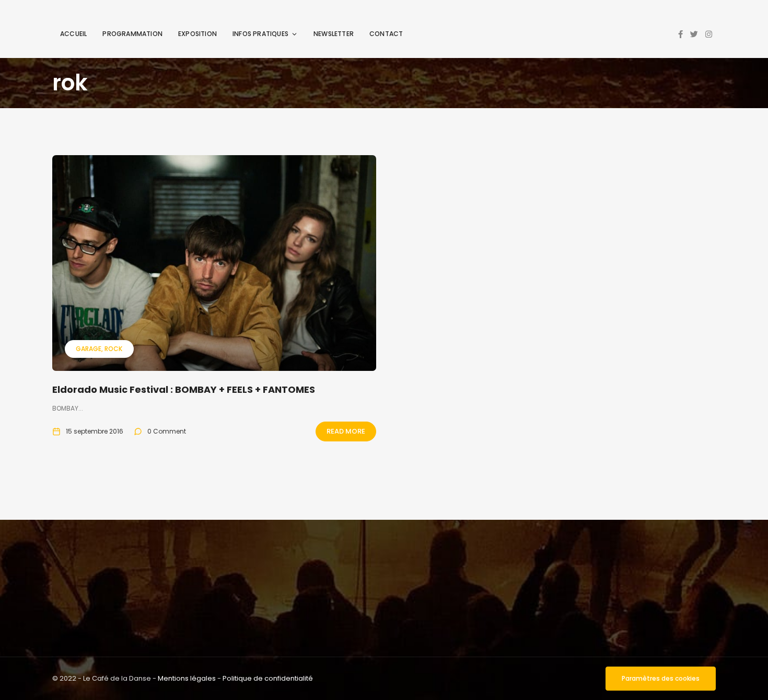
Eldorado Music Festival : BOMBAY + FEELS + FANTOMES (183, 389)
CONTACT (386, 33)
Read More (346, 431)
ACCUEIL (73, 33)
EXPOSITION (197, 33)
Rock (113, 348)
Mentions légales (187, 678)
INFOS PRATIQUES (260, 33)
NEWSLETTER (333, 33)
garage (88, 348)
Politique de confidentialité (268, 678)
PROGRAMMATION (132, 33)
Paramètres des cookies (661, 678)
